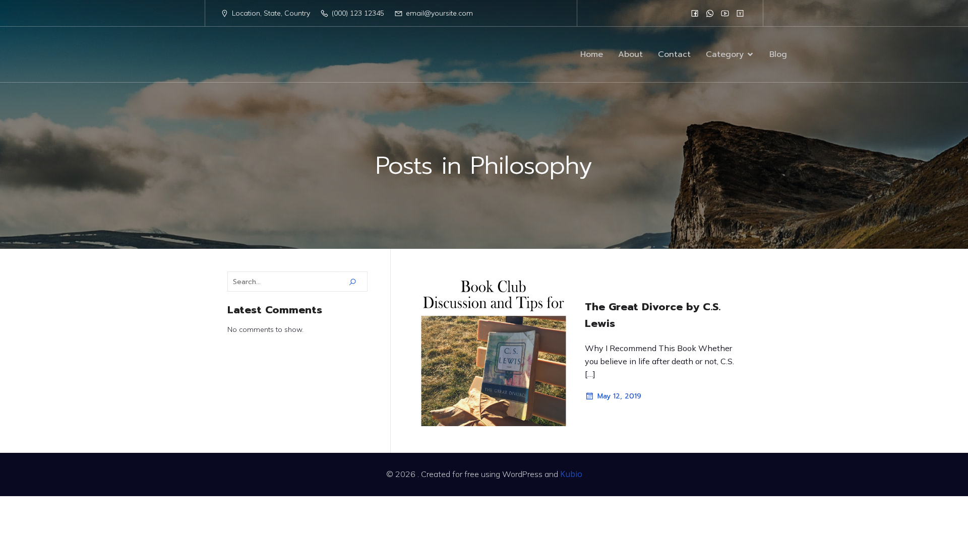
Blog (778, 54)
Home (591, 54)
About (630, 54)
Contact (674, 54)
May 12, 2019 (619, 396)
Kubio (571, 474)
